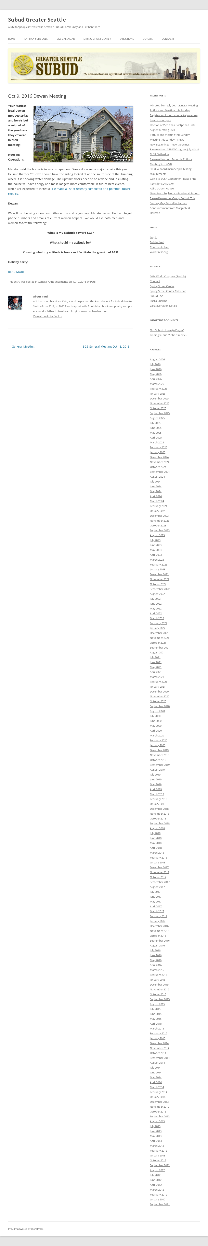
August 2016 (157, 945)
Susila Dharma (158, 301)
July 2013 (155, 1126)
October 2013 (158, 1111)
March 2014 (157, 1087)
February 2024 (158, 506)
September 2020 (160, 706)
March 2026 (157, 384)
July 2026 (155, 364)
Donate (148, 38)
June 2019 (155, 779)
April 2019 (156, 789)
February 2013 (158, 1150)
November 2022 (159, 579)
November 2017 (159, 872)
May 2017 (155, 901)
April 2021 (156, 672)
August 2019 (157, 769)
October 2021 (158, 642)
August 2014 (157, 1062)
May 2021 (155, 667)
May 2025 (155, 432)
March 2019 (157, 794)
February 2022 (158, 623)
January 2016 (157, 979)
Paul (92, 281)
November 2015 (159, 989)
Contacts (168, 38)
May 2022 (155, 608)
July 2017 (155, 892)
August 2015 (157, 1004)
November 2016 (159, 931)
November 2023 (159, 520)
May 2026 (155, 374)
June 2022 (155, 603)
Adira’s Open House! (162, 188)
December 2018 (159, 809)
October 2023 (158, 525)
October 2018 (158, 818)
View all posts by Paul (47, 316)
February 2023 (158, 564)
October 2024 (158, 467)
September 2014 (160, 1058)
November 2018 (159, 813)
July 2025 (155, 423)
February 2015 (158, 1033)
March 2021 (157, 677)
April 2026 (156, 379)
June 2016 (155, 955)
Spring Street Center (97, 38)
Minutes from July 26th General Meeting (174, 105)
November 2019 (159, 755)
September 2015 (160, 999)
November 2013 (159, 1106)
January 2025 (157, 452)
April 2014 (156, 1082)
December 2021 (159, 633)
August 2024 (157, 476)
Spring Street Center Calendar (168, 291)
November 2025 (159, 403)
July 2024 (155, 481)
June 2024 (155, 486)
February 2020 (158, 740)
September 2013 (160, 1116)
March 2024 (157, 501)
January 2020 (157, 745)
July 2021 (155, 657)
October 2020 (158, 701)
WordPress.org (159, 252)
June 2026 (155, 369)
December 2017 (159, 867)
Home (11, 38)
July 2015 (155, 1009)
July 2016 (155, 950)
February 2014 (158, 1092)
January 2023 (157, 569)
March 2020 (157, 735)
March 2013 (157, 1146)
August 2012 (157, 1170)
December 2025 (159, 398)
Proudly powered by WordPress (25, 1229)
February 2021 (158, 682)
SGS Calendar (66, 38)
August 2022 (157, 594)
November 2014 (159, 1048)
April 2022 (156, 613)
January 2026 (157, 393)
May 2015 (155, 1019)
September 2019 (160, 765)
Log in (153, 237)
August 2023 (157, 535)
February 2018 (158, 857)
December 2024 (159, 457)
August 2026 (157, 359)
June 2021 (155, 662)
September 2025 (160, 413)
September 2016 (160, 940)
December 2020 (159, 691)
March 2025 (157, 442)
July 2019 (155, 774)
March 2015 (157, 1028)
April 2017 (156, 906)
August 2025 (157, 418)
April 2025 (156, 437)
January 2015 (157, 1038)
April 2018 (156, 848)
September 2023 (160, 530)
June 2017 (155, 896)
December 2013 (159, 1102)
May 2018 (155, 843)
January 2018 (157, 862)
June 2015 (155, 1014)
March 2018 (157, 852)
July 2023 (155, 540)
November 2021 (159, 638)
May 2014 (155, 1077)
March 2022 (157, 618)
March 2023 (157, 559)
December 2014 (159, 1043)
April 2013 (156, 1141)
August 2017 (157, 887)
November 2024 (159, 462)
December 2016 (159, 926)
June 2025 (155, 428)
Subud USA (156, 296)
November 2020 (159, 696)
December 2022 (159, 574)
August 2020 (157, 711)
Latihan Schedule (36, 38)
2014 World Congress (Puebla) (168, 276)
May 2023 (155, 550)
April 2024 (156, 496)
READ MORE (16, 272)
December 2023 (159, 515)
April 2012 (156, 1185)
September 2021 (160, 647)
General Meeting (21, 346)
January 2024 (157, 511)
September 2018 (160, 823)
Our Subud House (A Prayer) (167, 330)
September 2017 (160, 882)
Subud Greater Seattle (37, 19)
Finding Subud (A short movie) (168, 335)
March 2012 (157, 1189)
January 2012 (157, 1199)
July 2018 (155, 833)
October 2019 (158, 760)
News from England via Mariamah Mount (174, 193)
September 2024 (160, 472)
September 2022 (160, 589)
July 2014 (155, 1067)
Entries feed (157, 242)
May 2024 (155, 491)
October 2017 (158, 877)
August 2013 (157, 1121)
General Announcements (53, 281)
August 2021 (157, 652)
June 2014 (155, 1072)
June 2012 (155, 1180)
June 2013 (155, 1131)
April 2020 (156, 730)
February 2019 (158, 799)
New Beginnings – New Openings (170, 144)
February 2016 (158, 975)
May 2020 (155, 725)
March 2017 (157, 911)
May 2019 (155, 784)
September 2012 (160, 1165)
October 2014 (158, 1053)
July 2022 (155, 599)
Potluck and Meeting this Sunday (170, 110)
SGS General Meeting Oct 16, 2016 (108, 346)
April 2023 (156, 555)
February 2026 (158, 389)
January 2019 (157, 804)
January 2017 (157, 921)
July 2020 (155, 716)
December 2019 (159, 750)
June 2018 (155, 838)
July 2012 (155, 1175)
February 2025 (158, 447)
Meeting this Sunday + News (167, 139)
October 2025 (158, 408)
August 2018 (157, 828)
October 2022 (158, 584)
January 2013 (157, 1155)
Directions (127, 38)
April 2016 (156, 965)
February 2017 (158, 916)
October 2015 (158, 994)
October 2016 (158, 936)
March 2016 (157, 970)
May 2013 (155, 1136)
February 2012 (158, 1194)
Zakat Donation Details (163, 305)
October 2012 (158, 1160)
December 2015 (159, 984)
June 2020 (155, 721)
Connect (155, 281)
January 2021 (157, 686)
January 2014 (157, 1097)
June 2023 (155, 545)
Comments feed (159, 247)
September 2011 (160, 1204)
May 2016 (155, 960)
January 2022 (157, 628)
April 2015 (156, 1023)
